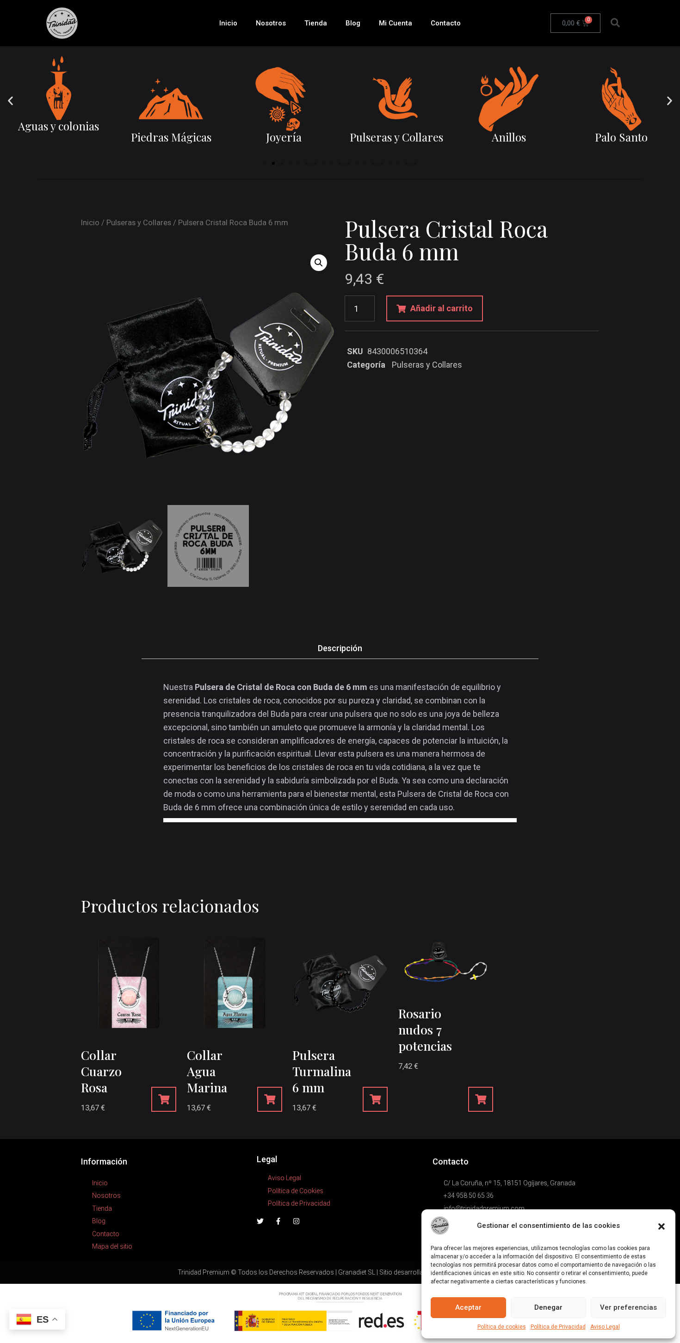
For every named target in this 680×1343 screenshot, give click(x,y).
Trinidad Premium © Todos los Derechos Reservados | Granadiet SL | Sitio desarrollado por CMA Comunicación (340, 1272)
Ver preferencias (628, 1307)
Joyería (284, 136)
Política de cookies (501, 1327)
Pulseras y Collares (396, 136)
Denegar (548, 1307)
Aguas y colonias (58, 125)
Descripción (340, 648)
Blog (353, 23)
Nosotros (271, 23)
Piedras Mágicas (171, 136)
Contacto (446, 23)
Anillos (509, 136)
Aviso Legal (605, 1327)
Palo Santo (621, 136)
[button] (661, 1225)
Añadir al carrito (441, 308)
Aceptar (468, 1307)
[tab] (340, 648)
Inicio (228, 23)
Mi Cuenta (395, 23)
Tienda (315, 23)
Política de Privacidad (558, 1327)
